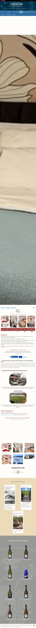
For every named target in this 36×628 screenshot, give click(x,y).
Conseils (2, 14)
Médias (14, 14)
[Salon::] (7, 450)
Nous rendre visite (10, 8)
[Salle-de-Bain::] (18, 450)
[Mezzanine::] (29, 450)
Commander (8, 14)
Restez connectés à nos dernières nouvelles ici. (18, 419)
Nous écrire (26, 8)
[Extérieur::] (18, 463)
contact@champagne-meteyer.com (6, 414)
